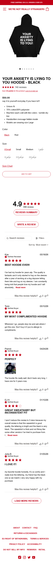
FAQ (36, 528)
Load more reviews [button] (26, 500)
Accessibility (34, 544)
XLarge (7, 157)
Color (5, 129)
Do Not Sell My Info (14, 550)
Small (18, 149)
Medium (29, 149)
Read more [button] (21, 288)
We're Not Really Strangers (26, 9)
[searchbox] (18, 238)
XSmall (7, 149)
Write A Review (26, 224)
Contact (26, 528)
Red (16, 135)
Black (6, 135)
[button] (40, 296)
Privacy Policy (17, 544)
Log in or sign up (31, 91)
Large (40, 149)
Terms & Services (39, 539)
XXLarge (20, 157)
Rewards (31, 550)
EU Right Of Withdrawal (15, 539)
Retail (42, 550)
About (16, 528)
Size (4, 144)
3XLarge (32, 157)
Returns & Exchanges (25, 533)
